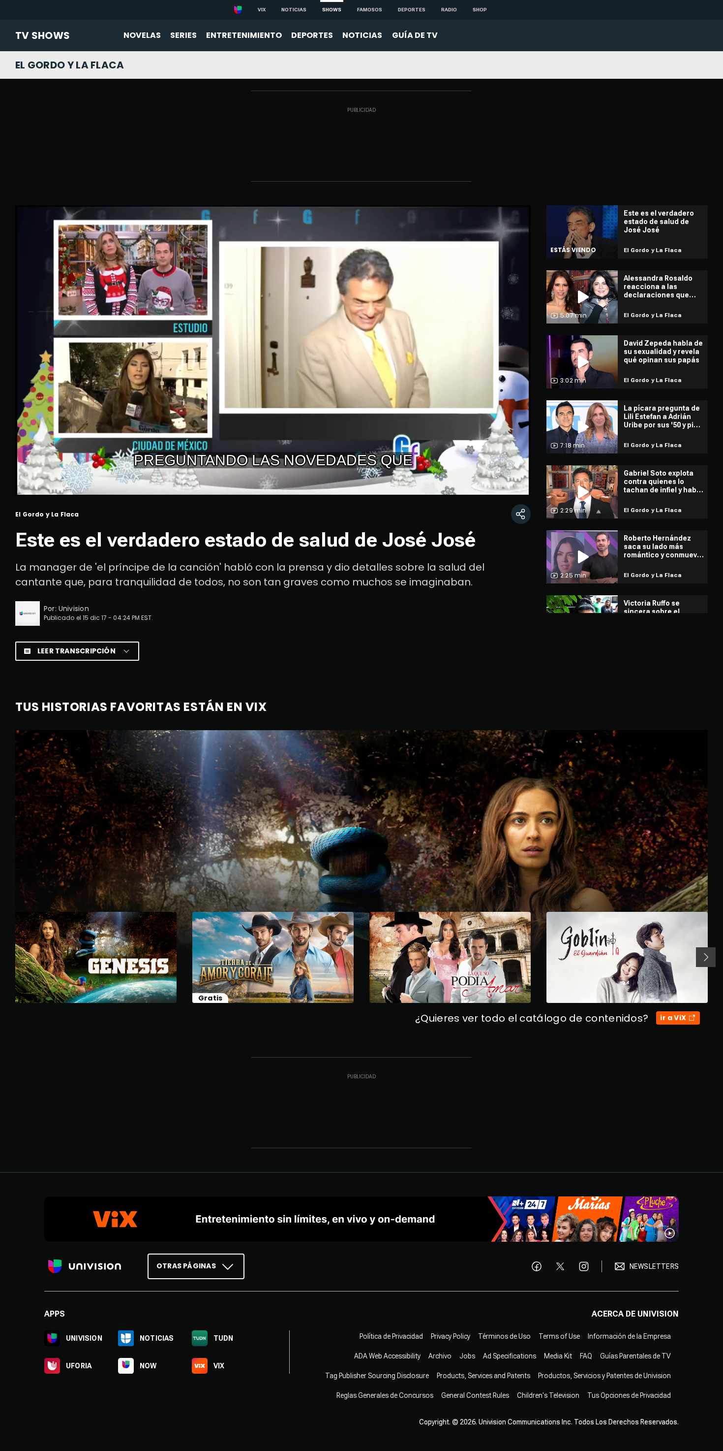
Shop (480, 9)
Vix (262, 9)
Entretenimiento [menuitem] (244, 35)
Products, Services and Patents (483, 1376)
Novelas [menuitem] (142, 35)
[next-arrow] (706, 957)
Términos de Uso (504, 1336)
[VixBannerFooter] (361, 1219)
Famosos (369, 9)
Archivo (440, 1356)
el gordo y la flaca (69, 65)
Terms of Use (559, 1336)
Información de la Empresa (629, 1336)
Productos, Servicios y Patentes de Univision (604, 1376)
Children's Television (548, 1395)
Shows (331, 9)
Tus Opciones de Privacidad (629, 1395)
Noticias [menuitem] (362, 35)
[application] (273, 350)
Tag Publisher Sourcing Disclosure (377, 1376)
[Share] (521, 514)
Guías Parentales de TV (635, 1356)
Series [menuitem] (183, 35)
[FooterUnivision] (84, 1266)
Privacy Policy (450, 1336)
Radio (449, 9)
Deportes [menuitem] (312, 35)
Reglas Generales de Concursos (384, 1395)
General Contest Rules (475, 1395)
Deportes (411, 9)
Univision (74, 608)
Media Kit (558, 1356)
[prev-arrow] (9, 957)
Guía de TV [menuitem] (415, 35)
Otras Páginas (186, 1266)
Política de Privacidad (391, 1336)
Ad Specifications (509, 1356)
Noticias (293, 9)
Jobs (467, 1356)
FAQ (586, 1356)
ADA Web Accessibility (387, 1356)
